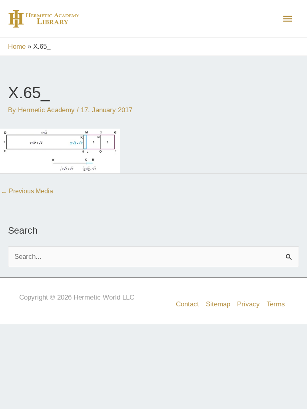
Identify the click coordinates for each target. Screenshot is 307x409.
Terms (276, 304)
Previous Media (27, 191)
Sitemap (218, 304)
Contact (187, 304)
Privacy (248, 304)
